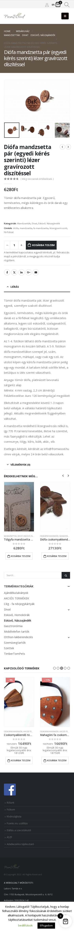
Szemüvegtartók (15, 642)
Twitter (14, 272)
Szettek (9, 648)
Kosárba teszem (43, 245)
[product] (19, 506)
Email (36, 272)
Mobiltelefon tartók (16, 631)
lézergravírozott (58, 228)
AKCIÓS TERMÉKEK (16, 598)
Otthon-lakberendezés (18, 637)
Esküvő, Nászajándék (49, 223)
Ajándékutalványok (16, 593)
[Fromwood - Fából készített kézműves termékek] (15, 16)
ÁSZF (9, 837)
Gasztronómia (13, 626)
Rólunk (10, 802)
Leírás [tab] (14, 287)
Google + (28, 272)
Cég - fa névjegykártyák (19, 604)
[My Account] (47, 5)
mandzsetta (26, 228)
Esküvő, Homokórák (17, 615)
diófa (16, 228)
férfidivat (9, 232)
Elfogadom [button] (46, 925)
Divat (34, 223)
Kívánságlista (14, 816)
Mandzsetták (24, 223)
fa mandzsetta (40, 228)
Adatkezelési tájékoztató (20, 843)
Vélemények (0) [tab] (20, 464)
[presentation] (9, 100)
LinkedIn (21, 272)
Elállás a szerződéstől (19, 830)
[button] (54, 668)
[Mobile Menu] (65, 16)
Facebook (7, 272)
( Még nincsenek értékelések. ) (37, 179)
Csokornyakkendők (49, 536)
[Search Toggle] (67, 4)
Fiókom (11, 809)
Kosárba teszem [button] (20, 556)
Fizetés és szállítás (17, 823)
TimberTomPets (14, 654)
